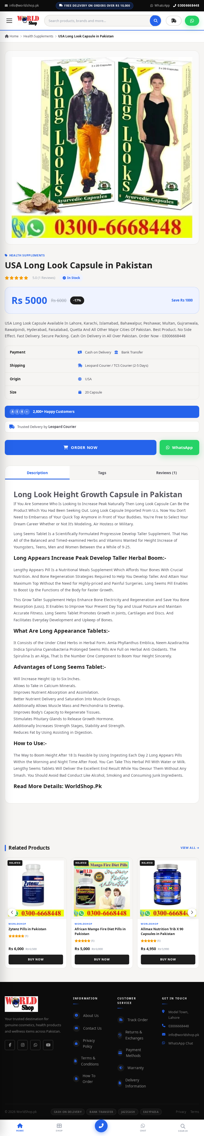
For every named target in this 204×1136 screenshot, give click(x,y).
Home (14, 36)
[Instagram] (23, 1045)
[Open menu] (9, 20)
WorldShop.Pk (83, 786)
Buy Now (36, 959)
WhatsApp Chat (180, 1043)
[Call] (101, 1126)
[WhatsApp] (35, 1045)
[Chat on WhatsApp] (192, 21)
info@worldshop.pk (24, 5)
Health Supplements (38, 36)
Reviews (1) (166, 472)
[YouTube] (48, 1045)
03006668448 (188, 5)
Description (37, 472)
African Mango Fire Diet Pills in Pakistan (100, 931)
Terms (194, 1112)
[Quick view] (60, 864)
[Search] (156, 21)
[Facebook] (10, 1045)
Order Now (84, 447)
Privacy (181, 1112)
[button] (192, 912)
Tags (102, 472)
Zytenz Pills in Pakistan (27, 929)
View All (188, 848)
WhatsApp (162, 5)
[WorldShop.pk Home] (28, 20)
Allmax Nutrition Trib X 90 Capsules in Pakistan (162, 931)
